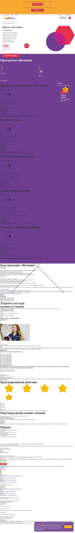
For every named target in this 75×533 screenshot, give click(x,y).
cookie (43, 525)
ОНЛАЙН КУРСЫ (37, 4)
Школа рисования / (9, 21)
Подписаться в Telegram (5, 293)
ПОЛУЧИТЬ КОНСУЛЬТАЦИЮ (5, 377)
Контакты (13, 477)
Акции (3, 482)
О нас (1, 477)
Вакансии (4, 477)
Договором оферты (4, 379)
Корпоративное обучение (38, 285)
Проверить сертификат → (3, 421)
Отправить (3, 463)
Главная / (4, 21)
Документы (9, 477)
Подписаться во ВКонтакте (15, 293)
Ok (68, 526)
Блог (1, 482)
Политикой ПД (39, 529)
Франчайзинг (13, 480)
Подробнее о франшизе (37, 11)
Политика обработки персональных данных (9, 475)
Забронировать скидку (4, 452)
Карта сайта (7, 482)
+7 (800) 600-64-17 (63, 17)
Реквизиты (20, 475)
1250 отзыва (3, 485)
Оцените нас (2, 486)
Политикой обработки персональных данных (61, 378)
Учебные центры (13, 482)
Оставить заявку (11, 55)
